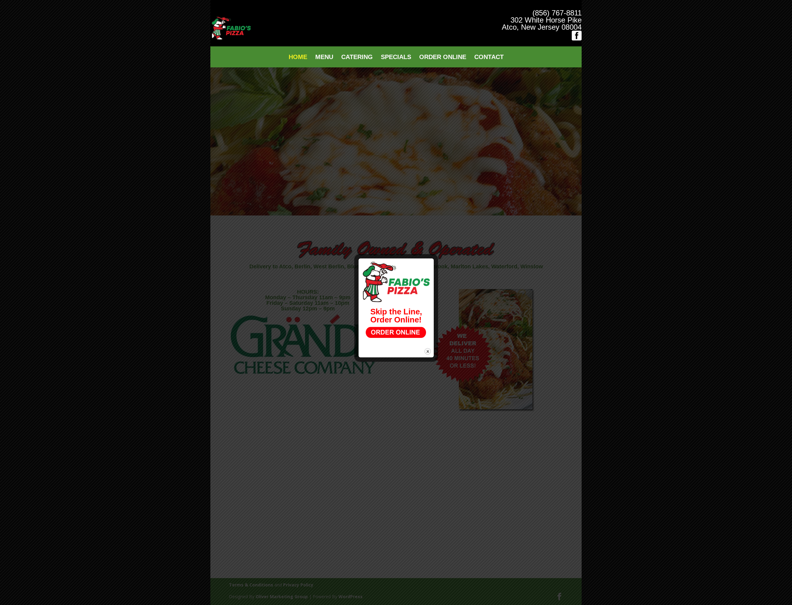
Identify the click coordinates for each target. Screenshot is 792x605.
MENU (324, 57)
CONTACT (489, 57)
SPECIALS (396, 57)
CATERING (357, 57)
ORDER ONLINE (442, 57)
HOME (298, 57)
